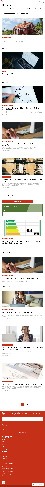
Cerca (41, 8)
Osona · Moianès (4, 456)
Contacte (3, 444)
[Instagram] (3, 437)
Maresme (3, 454)
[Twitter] (6, 437)
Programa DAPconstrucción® (6, 466)
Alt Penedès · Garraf (5, 451)
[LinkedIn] (8, 437)
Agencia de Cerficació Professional (7, 468)
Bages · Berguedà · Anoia (6, 453)
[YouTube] (11, 437)
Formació (12, 8)
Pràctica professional (7, 105)
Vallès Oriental (4, 458)
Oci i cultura (37, 8)
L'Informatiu (31, 8)
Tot (1, 8)
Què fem (3, 441)
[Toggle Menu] (43, 1)
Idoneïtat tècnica (19, 8)
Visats (4, 71)
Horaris (3, 446)
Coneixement (6, 8)
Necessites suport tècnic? (37, 484)
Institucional (25, 8)
